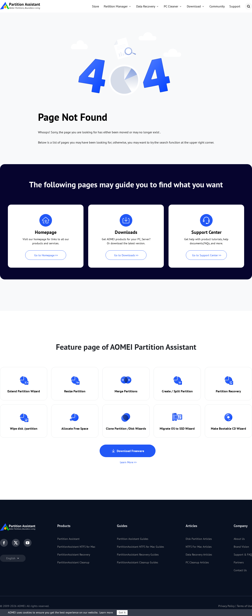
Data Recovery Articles (199, 554)
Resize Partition (74, 391)
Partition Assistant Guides (132, 539)
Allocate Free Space (74, 428)
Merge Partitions (126, 391)
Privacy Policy (226, 606)
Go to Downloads (124, 255)
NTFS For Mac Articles (199, 546)
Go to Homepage (44, 255)
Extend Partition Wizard (23, 391)
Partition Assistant (68, 539)
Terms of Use (244, 606)
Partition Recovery (228, 391)
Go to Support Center (205, 255)
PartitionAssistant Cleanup (73, 562)
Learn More (126, 462)
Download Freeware (130, 451)
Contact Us (240, 570)
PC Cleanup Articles (197, 562)
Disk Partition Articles (199, 539)
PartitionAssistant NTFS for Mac (76, 546)
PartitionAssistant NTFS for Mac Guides (140, 546)
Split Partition (183, 391)
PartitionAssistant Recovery (73, 554)
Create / (167, 391)
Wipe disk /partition (23, 428)
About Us (239, 539)
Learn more (106, 612)
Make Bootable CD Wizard (228, 428)
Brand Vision (241, 546)
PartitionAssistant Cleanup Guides (137, 562)
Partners (239, 562)
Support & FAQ (243, 554)
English (11, 558)
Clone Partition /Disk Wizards (126, 428)
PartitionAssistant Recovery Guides (138, 554)
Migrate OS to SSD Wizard (177, 428)
